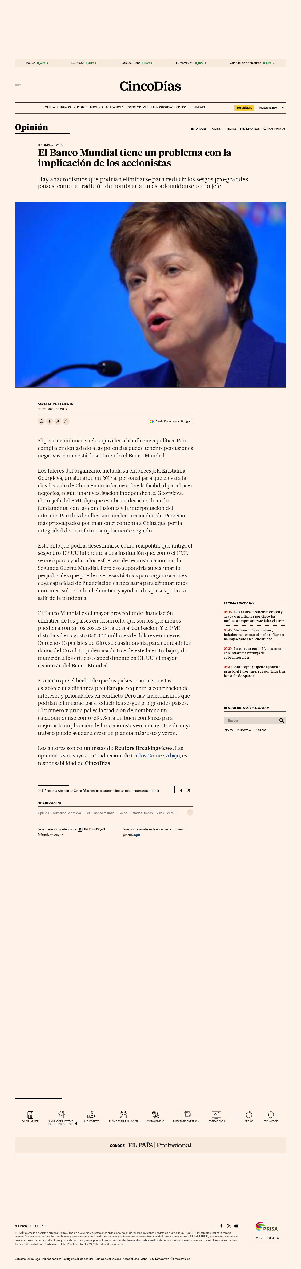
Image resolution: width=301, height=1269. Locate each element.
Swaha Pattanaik (56, 404)
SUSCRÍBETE (244, 107)
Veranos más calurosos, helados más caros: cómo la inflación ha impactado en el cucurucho (254, 634)
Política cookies (51, 1258)
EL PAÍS (197, 106)
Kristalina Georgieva (67, 813)
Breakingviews (250, 128)
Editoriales (198, 128)
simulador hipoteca (60, 1121)
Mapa (143, 1258)
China (123, 813)
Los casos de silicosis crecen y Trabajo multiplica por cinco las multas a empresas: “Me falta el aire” (254, 616)
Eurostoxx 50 (184, 63)
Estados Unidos (142, 813)
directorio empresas (186, 1121)
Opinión (181, 107)
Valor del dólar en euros (245, 63)
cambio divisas (155, 1121)
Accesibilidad (131, 1258)
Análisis (215, 128)
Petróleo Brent (130, 63)
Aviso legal (33, 1258)
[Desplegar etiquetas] (190, 812)
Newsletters (162, 1258)
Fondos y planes (137, 107)
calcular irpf (30, 1121)
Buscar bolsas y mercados (246, 707)
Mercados (80, 107)
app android (271, 1121)
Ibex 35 (30, 63)
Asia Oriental (165, 813)
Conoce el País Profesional (150, 1145)
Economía (96, 107)
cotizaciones (217, 1121)
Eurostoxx (244, 730)
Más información (49, 834)
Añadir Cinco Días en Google (172, 421)
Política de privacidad (108, 1258)
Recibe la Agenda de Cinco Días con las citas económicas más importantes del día (101, 790)
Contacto (20, 1258)
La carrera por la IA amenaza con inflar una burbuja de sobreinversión (252, 653)
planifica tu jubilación (123, 1121)
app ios (249, 1121)
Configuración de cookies (78, 1258)
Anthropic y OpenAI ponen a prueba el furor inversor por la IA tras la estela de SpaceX (254, 671)
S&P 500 (77, 63)
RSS (151, 1258)
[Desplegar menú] (18, 85)
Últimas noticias (162, 107)
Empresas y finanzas (57, 107)
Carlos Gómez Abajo (155, 755)
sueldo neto (91, 1121)
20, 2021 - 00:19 (53, 409)
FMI (87, 813)
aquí (136, 835)
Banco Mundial (104, 813)
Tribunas (230, 128)
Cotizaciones (114, 107)
